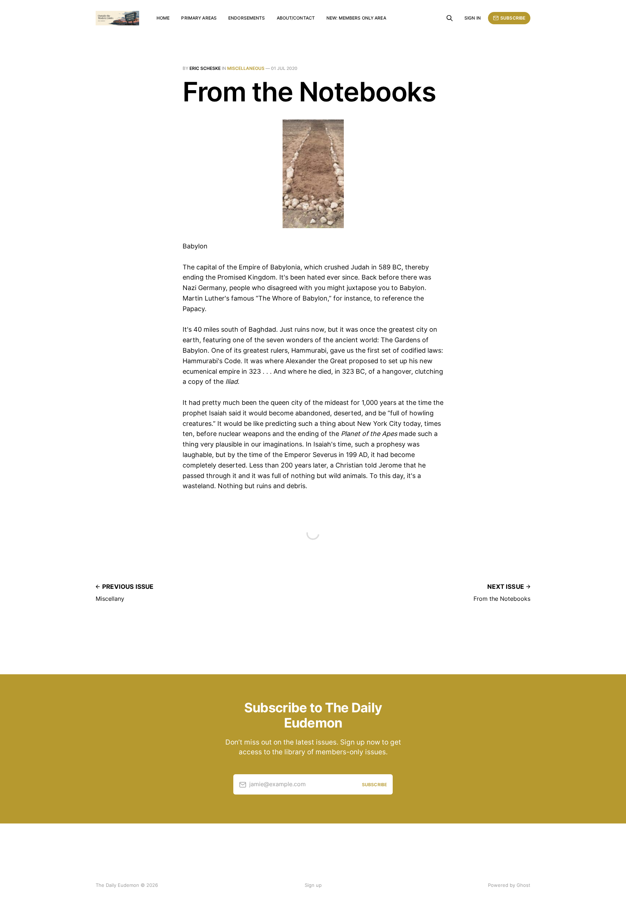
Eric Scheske (205, 68)
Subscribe (512, 18)
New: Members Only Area (356, 18)
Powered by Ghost (509, 885)
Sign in (472, 18)
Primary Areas (199, 18)
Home (163, 18)
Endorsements (246, 18)
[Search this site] (449, 18)
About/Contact (296, 18)
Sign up (313, 885)
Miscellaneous (245, 68)
